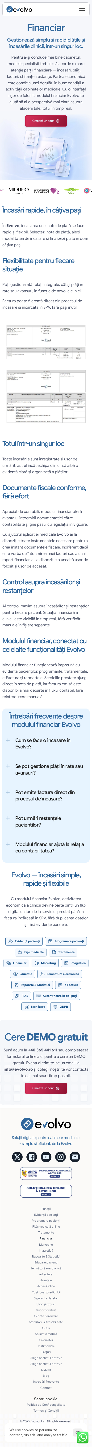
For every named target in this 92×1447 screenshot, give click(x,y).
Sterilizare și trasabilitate (46, 1322)
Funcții (46, 1209)
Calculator (46, 1340)
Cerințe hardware (46, 1316)
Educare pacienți (46, 1262)
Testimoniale (46, 1346)
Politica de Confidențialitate (46, 1405)
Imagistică (46, 1251)
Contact (46, 1388)
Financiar (46, 1238)
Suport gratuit (46, 1310)
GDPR (46, 1328)
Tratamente (46, 1232)
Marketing (46, 1245)
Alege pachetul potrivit (46, 1358)
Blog (46, 1376)
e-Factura (46, 1274)
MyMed (46, 1370)
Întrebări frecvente (46, 1382)
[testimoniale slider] (46, 191)
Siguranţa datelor (46, 1298)
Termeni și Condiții (46, 1411)
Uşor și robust (46, 1304)
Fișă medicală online (46, 1227)
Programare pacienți (46, 1221)
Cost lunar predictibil (46, 1292)
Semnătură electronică (46, 1268)
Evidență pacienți (46, 1215)
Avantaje (46, 1280)
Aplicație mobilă (46, 1334)
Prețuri (46, 1352)
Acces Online (46, 1286)
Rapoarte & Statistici (46, 1256)
